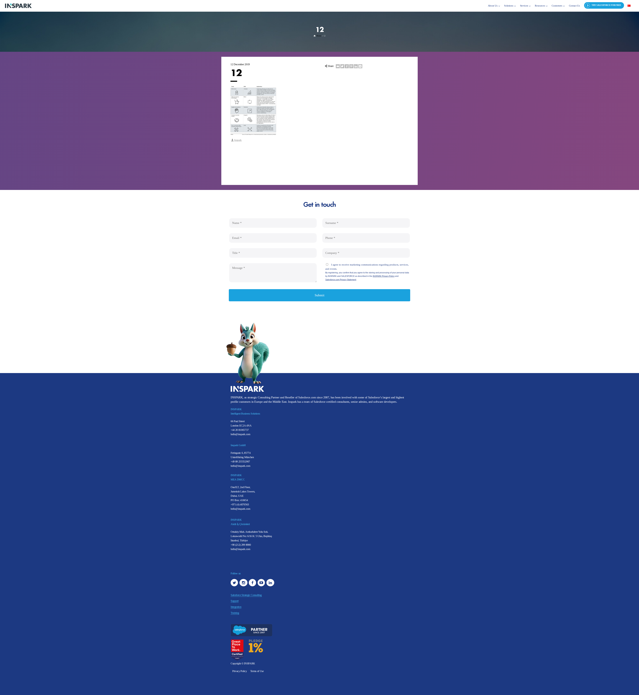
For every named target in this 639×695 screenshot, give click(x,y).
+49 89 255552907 (240, 461)
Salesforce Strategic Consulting (246, 595)
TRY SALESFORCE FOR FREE (606, 5)
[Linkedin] (356, 66)
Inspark (238, 140)
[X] (342, 66)
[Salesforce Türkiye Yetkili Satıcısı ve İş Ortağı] (18, 5)
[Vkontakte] (360, 66)
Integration (236, 606)
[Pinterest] (351, 66)
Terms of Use (257, 671)
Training (235, 612)
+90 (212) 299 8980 (241, 544)
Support (235, 600)
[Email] (338, 66)
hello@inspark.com (240, 434)
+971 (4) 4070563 (240, 504)
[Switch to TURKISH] (629, 5)
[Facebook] (347, 66)
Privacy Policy (239, 671)
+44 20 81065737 (240, 429)
